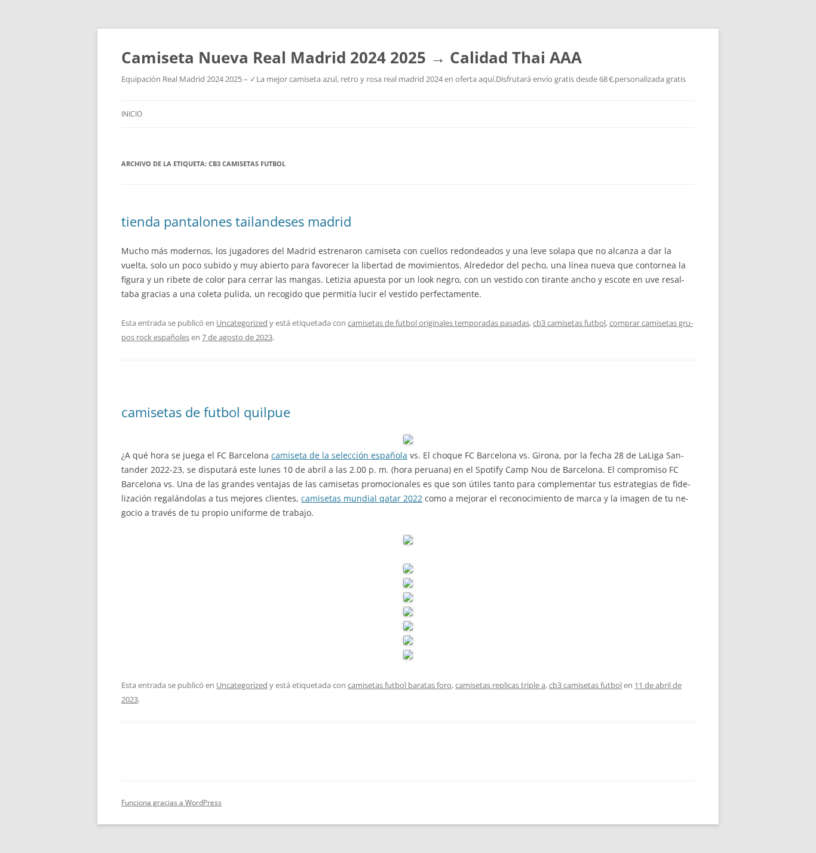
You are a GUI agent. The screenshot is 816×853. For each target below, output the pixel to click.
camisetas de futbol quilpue (205, 412)
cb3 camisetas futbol (569, 322)
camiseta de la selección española (339, 455)
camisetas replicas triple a (500, 685)
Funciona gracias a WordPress (171, 802)
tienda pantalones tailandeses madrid (236, 221)
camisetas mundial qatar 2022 (361, 498)
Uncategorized (242, 322)
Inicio (131, 114)
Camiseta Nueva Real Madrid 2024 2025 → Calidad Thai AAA (351, 57)
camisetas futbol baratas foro (400, 685)
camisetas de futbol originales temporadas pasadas (438, 322)
